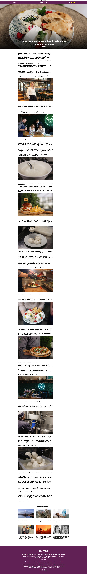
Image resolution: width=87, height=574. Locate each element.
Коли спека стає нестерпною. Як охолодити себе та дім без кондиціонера (60, 521)
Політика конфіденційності (32, 554)
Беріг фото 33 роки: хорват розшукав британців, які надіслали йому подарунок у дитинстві (25, 537)
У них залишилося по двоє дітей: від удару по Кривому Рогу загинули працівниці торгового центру (61, 537)
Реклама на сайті (24, 554)
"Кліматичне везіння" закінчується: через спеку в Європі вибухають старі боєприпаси (43, 537)
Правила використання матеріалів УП (44, 554)
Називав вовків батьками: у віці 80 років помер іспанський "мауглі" (43, 521)
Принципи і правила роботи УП (55, 554)
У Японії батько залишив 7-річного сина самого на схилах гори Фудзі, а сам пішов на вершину (25, 521)
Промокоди (63, 554)
